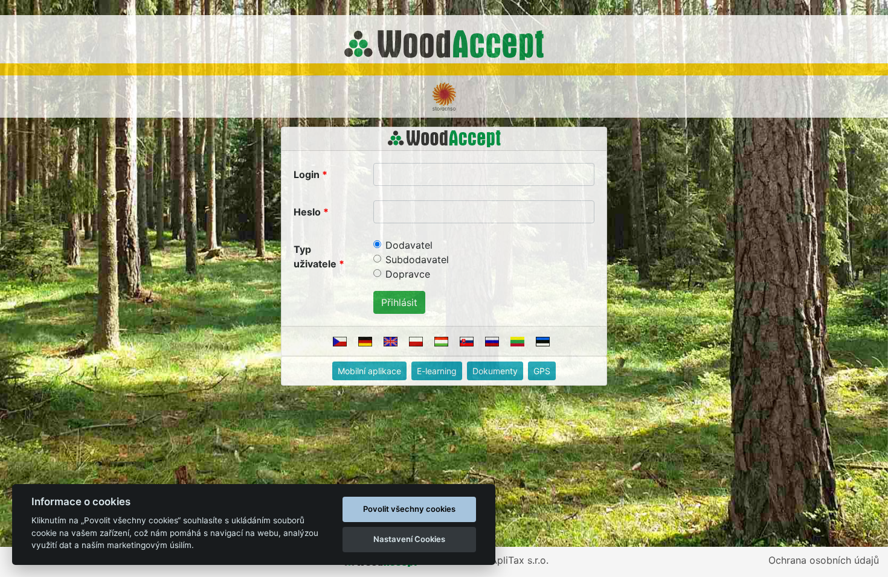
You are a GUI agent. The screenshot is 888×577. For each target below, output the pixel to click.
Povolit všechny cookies (409, 509)
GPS (541, 371)
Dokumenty (495, 371)
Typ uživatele (315, 256)
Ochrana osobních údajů (823, 560)
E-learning (437, 371)
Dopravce (407, 274)
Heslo (307, 212)
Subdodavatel (417, 259)
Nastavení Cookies (409, 539)
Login (307, 174)
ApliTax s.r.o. (520, 560)
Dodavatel (409, 245)
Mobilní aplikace (369, 371)
